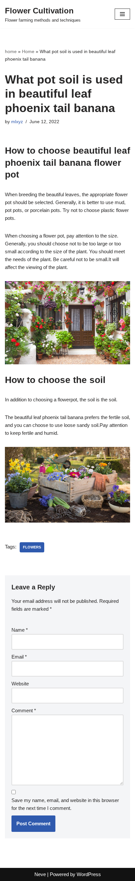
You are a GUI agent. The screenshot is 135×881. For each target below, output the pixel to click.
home (11, 51)
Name (19, 630)
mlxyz (17, 121)
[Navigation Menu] (122, 14)
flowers (32, 547)
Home (28, 51)
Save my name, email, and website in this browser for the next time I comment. (65, 804)
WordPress (89, 874)
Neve (40, 874)
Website (20, 683)
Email (19, 657)
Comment (23, 710)
